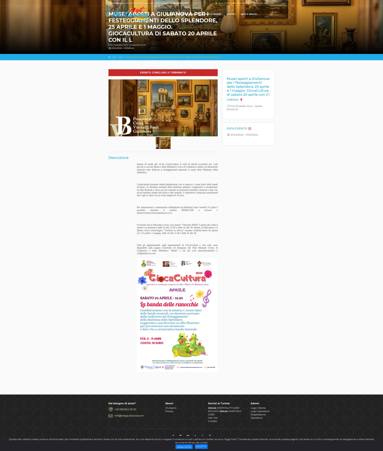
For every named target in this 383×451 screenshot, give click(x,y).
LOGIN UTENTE (223, 3)
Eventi (120, 57)
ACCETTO (201, 446)
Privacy (169, 411)
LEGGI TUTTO (184, 446)
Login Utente (258, 407)
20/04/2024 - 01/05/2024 (122, 48)
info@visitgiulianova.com (129, 415)
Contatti (212, 421)
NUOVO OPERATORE (265, 3)
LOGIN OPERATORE (243, 3)
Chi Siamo (171, 407)
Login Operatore (260, 411)
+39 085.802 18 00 (125, 409)
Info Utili (212, 417)
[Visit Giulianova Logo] (130, 14)
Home (113, 57)
